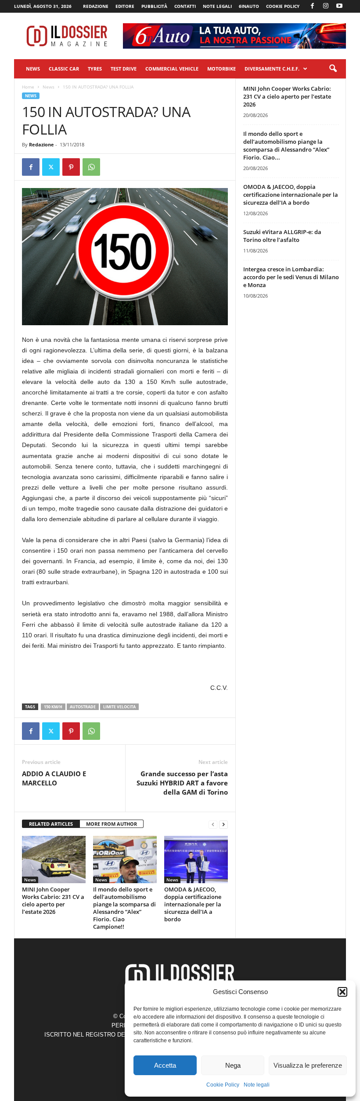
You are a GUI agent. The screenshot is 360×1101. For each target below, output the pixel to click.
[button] (342, 991)
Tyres (95, 68)
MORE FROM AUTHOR (111, 823)
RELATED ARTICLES (51, 823)
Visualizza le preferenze (308, 1065)
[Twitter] (51, 167)
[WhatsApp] (91, 167)
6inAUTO (249, 6)
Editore (124, 6)
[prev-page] (213, 824)
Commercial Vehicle (171, 68)
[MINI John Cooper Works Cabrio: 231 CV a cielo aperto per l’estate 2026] (54, 859)
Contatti (185, 6)
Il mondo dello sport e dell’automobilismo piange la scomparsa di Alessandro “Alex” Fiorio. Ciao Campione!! (124, 908)
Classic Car (64, 68)
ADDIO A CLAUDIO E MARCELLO (54, 778)
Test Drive (124, 68)
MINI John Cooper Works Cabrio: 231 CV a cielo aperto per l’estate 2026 (53, 900)
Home (28, 87)
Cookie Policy (222, 1085)
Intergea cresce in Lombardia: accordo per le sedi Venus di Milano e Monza (291, 277)
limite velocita (119, 707)
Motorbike (221, 68)
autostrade (83, 707)
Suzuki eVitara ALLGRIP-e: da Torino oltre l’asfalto (282, 236)
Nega (233, 1065)
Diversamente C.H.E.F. (272, 68)
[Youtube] (339, 6)
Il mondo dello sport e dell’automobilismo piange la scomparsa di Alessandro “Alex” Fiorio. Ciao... (286, 145)
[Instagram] (325, 6)
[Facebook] (312, 6)
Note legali (257, 1085)
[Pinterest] (71, 167)
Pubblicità (154, 6)
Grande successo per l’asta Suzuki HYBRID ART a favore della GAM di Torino (182, 782)
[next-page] (223, 824)
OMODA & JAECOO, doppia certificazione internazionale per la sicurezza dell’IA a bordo (192, 904)
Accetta (165, 1065)
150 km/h (53, 707)
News (33, 68)
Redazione (95, 6)
